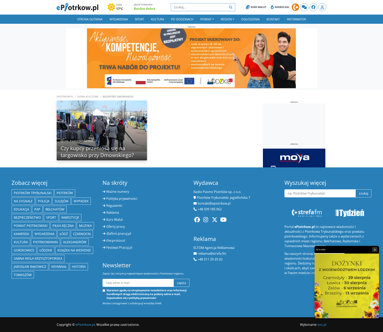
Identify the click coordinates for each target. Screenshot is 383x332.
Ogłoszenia (250, 19)
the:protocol (115, 240)
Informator (296, 19)
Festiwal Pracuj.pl (119, 247)
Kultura (157, 19)
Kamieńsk (21, 234)
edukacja (21, 209)
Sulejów (61, 201)
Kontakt (273, 19)
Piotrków (65, 193)
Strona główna (89, 19)
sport (51, 217)
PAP (37, 209)
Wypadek (81, 201)
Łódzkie (45, 250)
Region (226, 19)
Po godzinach (182, 19)
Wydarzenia (119, 19)
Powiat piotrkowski (30, 226)
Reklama (112, 212)
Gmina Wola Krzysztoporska (38, 258)
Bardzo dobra (144, 8)
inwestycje (70, 217)
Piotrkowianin (45, 242)
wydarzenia (44, 234)
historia (79, 266)
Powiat (205, 19)
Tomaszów (23, 275)
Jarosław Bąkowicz (30, 266)
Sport (139, 19)
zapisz (181, 283)
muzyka (85, 226)
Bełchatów (54, 209)
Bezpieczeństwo (27, 217)
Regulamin (114, 205)
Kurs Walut (258, 7)
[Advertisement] (294, 132)
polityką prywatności (142, 298)
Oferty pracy (115, 226)
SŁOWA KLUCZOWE (88, 96)
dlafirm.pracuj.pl (118, 233)
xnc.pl (321, 324)
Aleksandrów (74, 242)
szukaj (363, 193)
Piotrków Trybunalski (32, 193)
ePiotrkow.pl (65, 96)
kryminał (59, 266)
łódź (64, 234)
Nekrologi (282, 7)
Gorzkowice (24, 250)
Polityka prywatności (121, 198)
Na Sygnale (23, 201)
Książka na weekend (74, 250)
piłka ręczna (63, 226)
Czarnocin (82, 234)
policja (43, 201)
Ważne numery (117, 191)
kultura (21, 242)
